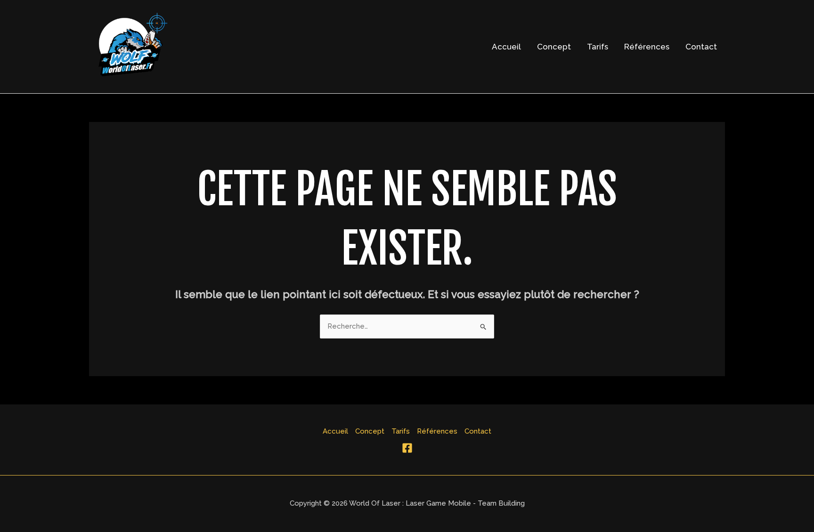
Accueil (506, 46)
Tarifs (597, 46)
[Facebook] (407, 448)
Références (646, 46)
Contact (701, 46)
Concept (554, 46)
